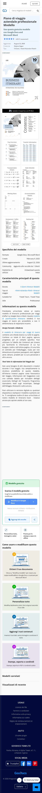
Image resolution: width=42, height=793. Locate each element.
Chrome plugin (21, 735)
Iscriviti (35, 3)
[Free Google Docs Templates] (4, 11)
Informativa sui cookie (21, 717)
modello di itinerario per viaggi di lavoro (22, 332)
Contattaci (21, 739)
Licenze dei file (21, 707)
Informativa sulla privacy (21, 714)
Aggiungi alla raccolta (18, 520)
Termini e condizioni (21, 711)
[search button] (38, 10)
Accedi (24, 3)
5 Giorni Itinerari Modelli (30, 287)
